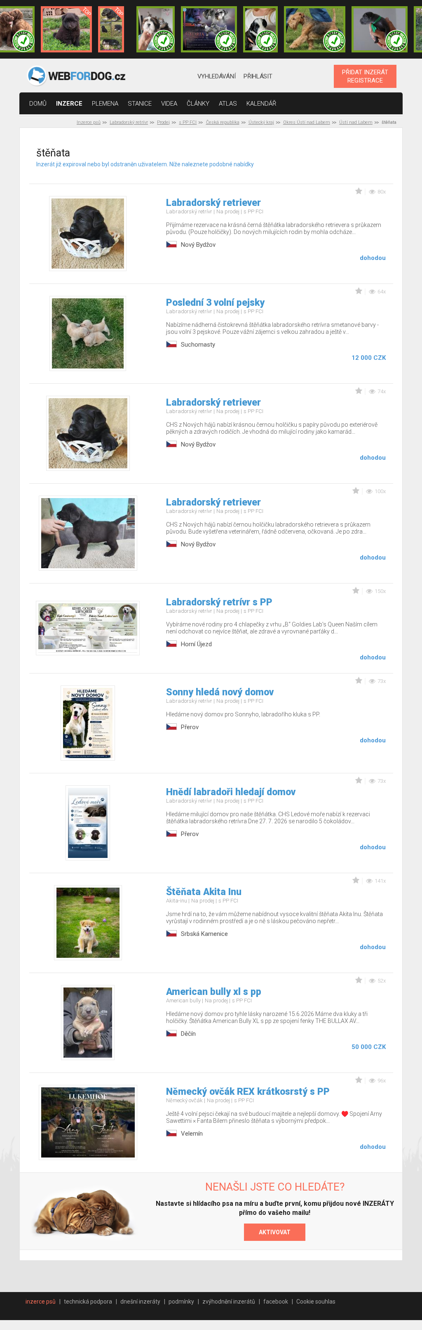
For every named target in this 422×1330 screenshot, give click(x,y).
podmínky (181, 1301)
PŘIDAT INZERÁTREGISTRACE (365, 76)
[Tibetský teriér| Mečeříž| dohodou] (260, 29)
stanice (140, 103)
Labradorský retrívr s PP (219, 602)
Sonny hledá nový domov (220, 692)
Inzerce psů (89, 122)
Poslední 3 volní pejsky (215, 302)
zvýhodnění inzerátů (228, 1301)
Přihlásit (258, 76)
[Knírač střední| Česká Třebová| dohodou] (209, 29)
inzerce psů (41, 1301)
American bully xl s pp (213, 991)
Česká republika (222, 122)
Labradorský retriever (213, 202)
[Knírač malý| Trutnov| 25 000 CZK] (111, 29)
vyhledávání (216, 76)
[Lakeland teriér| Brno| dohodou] (315, 29)
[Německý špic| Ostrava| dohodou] (66, 29)
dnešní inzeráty (140, 1301)
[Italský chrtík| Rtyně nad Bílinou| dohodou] (380, 29)
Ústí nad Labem (356, 122)
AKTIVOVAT (275, 1232)
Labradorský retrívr (129, 122)
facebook (275, 1301)
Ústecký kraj (261, 122)
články (198, 103)
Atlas (228, 103)
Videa (169, 103)
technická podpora (88, 1301)
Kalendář (261, 103)
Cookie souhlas (315, 1301)
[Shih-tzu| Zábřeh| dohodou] (155, 29)
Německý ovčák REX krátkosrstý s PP (248, 1091)
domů (38, 103)
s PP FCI (188, 122)
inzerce (69, 103)
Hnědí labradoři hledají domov (230, 792)
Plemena (105, 103)
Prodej (163, 122)
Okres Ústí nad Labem (306, 122)
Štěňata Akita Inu (203, 892)
